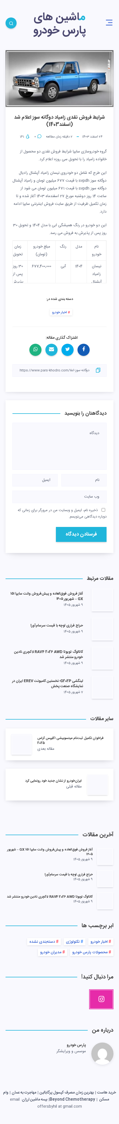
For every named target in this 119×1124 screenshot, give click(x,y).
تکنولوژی (73, 942)
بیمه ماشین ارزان (34, 1099)
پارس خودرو (76, 1045)
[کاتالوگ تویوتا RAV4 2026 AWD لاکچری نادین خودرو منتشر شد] (105, 900)
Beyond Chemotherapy (72, 1099)
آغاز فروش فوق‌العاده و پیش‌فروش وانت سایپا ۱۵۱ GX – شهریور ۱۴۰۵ (47, 596)
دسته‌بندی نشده (42, 942)
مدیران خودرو (50, 952)
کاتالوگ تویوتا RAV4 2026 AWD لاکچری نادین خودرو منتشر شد (48, 654)
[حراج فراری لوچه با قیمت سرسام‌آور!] (105, 878)
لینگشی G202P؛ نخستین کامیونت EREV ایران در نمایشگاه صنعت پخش (47, 683)
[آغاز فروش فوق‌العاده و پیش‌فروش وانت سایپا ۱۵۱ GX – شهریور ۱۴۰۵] (105, 856)
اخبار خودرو (59, 312)
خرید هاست (106, 1092)
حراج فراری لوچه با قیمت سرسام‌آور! (56, 626)
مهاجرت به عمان (24, 1092)
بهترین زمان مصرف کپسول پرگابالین (67, 1092)
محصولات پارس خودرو (90, 952)
